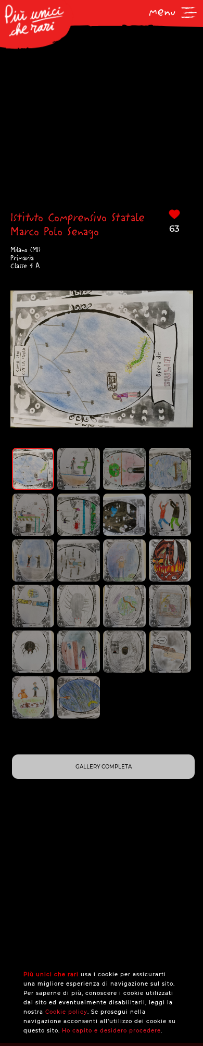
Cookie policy (66, 1012)
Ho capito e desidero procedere (111, 1030)
